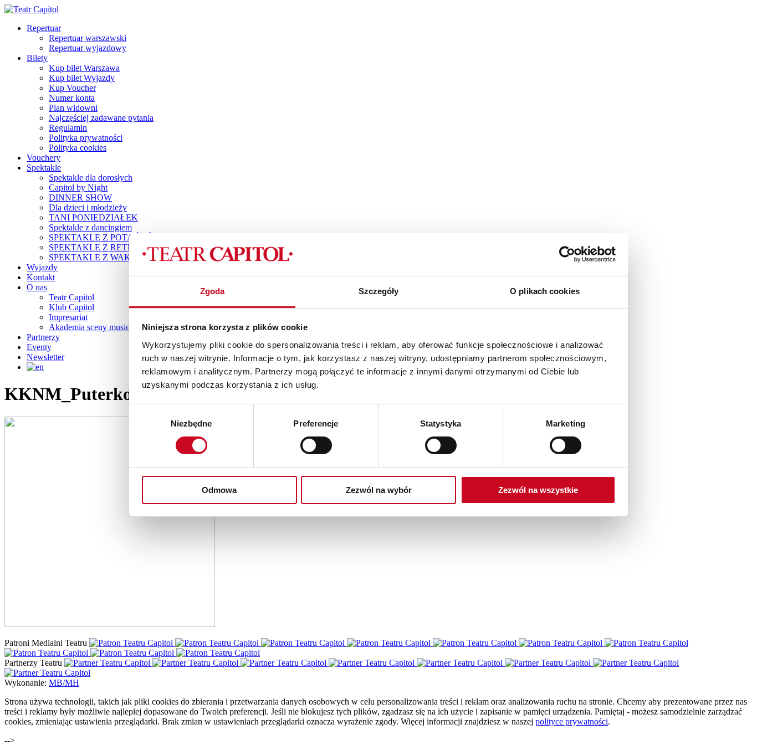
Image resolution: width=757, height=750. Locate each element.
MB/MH (64, 682)
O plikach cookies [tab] (545, 291)
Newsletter (45, 357)
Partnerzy (43, 337)
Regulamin (68, 127)
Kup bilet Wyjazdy (82, 78)
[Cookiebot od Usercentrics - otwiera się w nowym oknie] (567, 254)
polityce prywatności (571, 721)
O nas (37, 287)
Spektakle (44, 167)
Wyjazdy (42, 267)
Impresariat (68, 317)
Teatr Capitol (71, 297)
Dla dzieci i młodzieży (88, 207)
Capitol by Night (78, 187)
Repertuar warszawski (87, 38)
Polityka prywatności (85, 137)
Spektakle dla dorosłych (90, 177)
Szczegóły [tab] (379, 291)
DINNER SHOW (80, 197)
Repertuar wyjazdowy (87, 48)
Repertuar (44, 28)
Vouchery (43, 157)
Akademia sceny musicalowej (101, 327)
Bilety (37, 58)
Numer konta (72, 97)
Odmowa (219, 490)
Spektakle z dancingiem (90, 227)
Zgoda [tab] (212, 291)
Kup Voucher (72, 88)
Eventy (39, 347)
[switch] (316, 445)
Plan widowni (73, 107)
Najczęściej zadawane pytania (101, 117)
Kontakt (41, 277)
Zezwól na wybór (379, 490)
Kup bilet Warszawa (84, 68)
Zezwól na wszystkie (538, 490)
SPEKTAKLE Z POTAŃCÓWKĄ (112, 237)
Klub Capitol (71, 307)
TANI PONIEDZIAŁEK (93, 217)
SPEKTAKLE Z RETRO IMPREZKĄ (118, 247)
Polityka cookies (77, 147)
